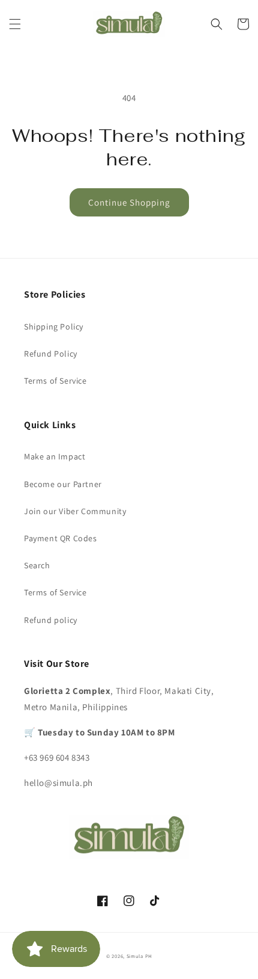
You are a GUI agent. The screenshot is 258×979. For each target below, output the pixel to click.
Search (37, 565)
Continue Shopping (129, 202)
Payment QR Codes (60, 538)
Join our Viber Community (75, 511)
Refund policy (50, 620)
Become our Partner (63, 484)
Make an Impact (54, 456)
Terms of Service (55, 380)
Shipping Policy (53, 326)
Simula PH (139, 956)
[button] (15, 24)
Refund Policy (50, 353)
